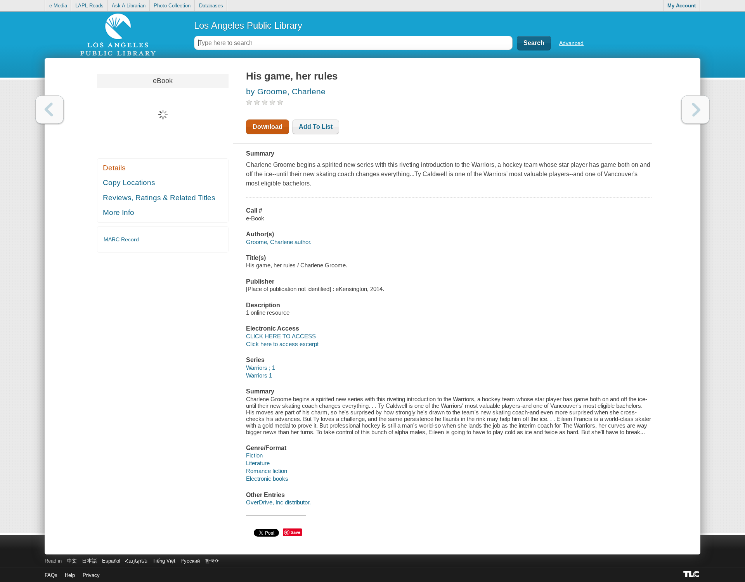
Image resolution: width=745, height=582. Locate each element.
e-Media (58, 6)
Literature (258, 463)
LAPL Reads (89, 6)
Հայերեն (136, 561)
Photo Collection (172, 6)
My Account (681, 6)
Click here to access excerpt (282, 344)
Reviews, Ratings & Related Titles (159, 198)
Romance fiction (266, 471)
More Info (118, 212)
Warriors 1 (259, 375)
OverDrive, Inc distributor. (278, 502)
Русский (190, 561)
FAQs (51, 575)
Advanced (571, 43)
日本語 (89, 561)
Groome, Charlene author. (279, 242)
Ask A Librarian (129, 6)
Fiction (254, 455)
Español (111, 561)
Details (114, 168)
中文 (72, 561)
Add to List (316, 126)
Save (295, 532)
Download (267, 126)
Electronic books (267, 478)
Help (70, 575)
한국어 (212, 561)
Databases (211, 6)
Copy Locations (129, 182)
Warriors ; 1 (260, 367)
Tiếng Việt (163, 561)
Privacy (91, 575)
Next (695, 109)
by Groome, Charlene (286, 91)
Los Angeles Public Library (248, 25)
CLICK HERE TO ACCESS (281, 336)
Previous (49, 109)
